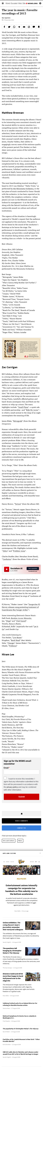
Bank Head (15, 640)
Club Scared (21, 621)
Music (20, 840)
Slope (8, 621)
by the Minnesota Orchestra (22, 188)
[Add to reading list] (38, 27)
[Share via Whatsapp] (14, 27)
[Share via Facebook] (4, 27)
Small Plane (23, 407)
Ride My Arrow (32, 410)
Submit (21, 797)
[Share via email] (24, 27)
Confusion (7, 559)
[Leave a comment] (33, 27)
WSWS (7, 197)
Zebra (5, 551)
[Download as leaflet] (28, 27)
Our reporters (6, 18)
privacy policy (12, 787)
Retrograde (17, 421)
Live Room (17, 637)
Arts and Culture (8, 840)
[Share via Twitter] (9, 27)
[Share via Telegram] (19, 27)
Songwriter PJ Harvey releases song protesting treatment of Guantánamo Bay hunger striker (21, 607)
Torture (18, 504)
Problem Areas (19, 551)
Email (6, 768)
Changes (11, 643)
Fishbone (13, 646)
